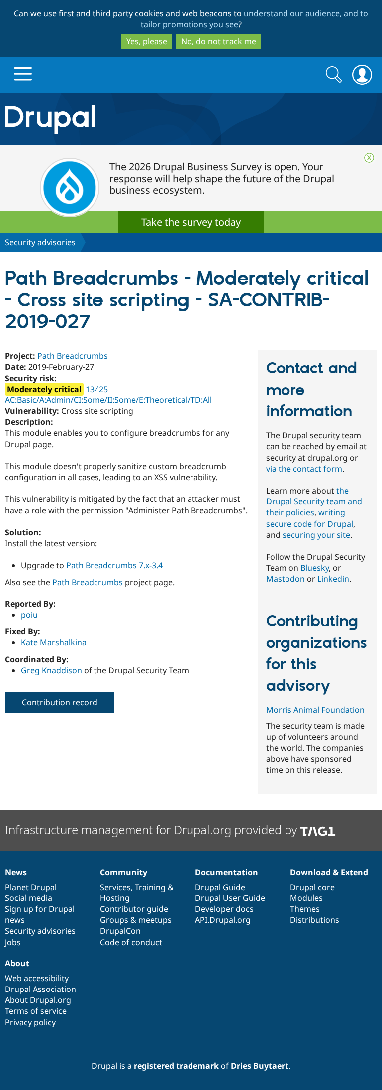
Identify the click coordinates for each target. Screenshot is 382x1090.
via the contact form (304, 468)
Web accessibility (37, 978)
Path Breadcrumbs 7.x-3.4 (114, 565)
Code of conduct (131, 942)
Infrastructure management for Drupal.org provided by (152, 829)
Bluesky (314, 567)
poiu (29, 614)
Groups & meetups (136, 919)
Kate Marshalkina (54, 642)
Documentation (226, 872)
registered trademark (176, 1065)
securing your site (316, 534)
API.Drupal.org (223, 919)
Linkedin (333, 578)
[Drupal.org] (111, 119)
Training (150, 887)
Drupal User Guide (230, 897)
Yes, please (146, 41)
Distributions (314, 919)
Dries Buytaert (259, 1065)
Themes (305, 908)
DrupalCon (120, 930)
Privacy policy (30, 1022)
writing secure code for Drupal (309, 518)
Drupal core (312, 887)
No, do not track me (218, 41)
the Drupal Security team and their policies (314, 501)
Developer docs (224, 908)
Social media (28, 897)
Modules (306, 897)
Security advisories (40, 242)
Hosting (115, 897)
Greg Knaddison (51, 670)
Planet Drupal (31, 887)
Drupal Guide (220, 887)
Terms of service (36, 1010)
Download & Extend (329, 872)
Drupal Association (40, 989)
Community (123, 872)
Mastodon (285, 578)
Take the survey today (191, 222)
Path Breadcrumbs (72, 355)
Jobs (13, 942)
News (16, 872)
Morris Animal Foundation (315, 709)
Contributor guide (134, 908)
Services (115, 887)
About (17, 963)
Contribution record (59, 702)
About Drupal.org (38, 999)
